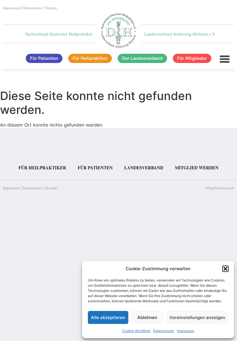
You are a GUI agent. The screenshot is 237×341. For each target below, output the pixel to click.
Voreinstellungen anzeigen (197, 317)
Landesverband (143, 167)
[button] (225, 269)
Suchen (51, 8)
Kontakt (51, 188)
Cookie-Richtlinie (136, 331)
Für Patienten (95, 167)
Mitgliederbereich (220, 188)
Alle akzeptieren (108, 317)
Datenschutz (163, 331)
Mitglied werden (197, 167)
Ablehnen (147, 317)
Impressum (185, 331)
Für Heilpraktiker (42, 167)
